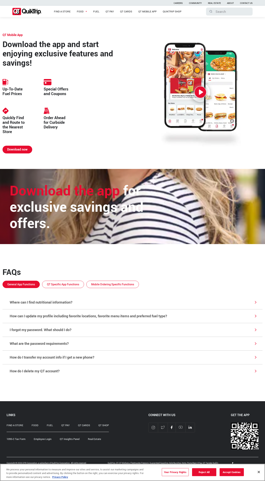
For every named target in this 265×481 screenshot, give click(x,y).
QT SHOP (103, 425)
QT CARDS (84, 425)
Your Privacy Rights (175, 472)
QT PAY (65, 425)
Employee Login (42, 439)
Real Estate (94, 439)
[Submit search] (211, 11)
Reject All (204, 472)
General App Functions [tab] (21, 284)
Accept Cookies (232, 472)
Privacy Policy (60, 477)
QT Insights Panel (70, 439)
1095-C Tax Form (16, 439)
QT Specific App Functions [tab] (63, 284)
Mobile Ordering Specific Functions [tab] (112, 284)
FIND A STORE (15, 425)
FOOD (35, 425)
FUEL (50, 425)
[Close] (259, 472)
